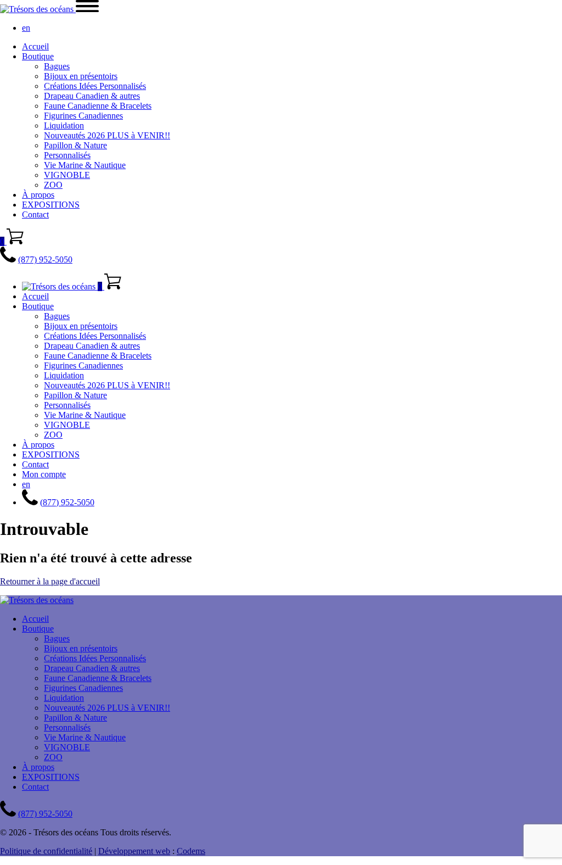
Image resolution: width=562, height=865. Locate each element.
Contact (35, 214)
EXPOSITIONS (51, 204)
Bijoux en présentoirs (80, 76)
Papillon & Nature (75, 145)
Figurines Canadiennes (83, 115)
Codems (191, 851)
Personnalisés (67, 155)
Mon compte (44, 474)
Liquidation (64, 125)
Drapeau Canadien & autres (92, 96)
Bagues (57, 66)
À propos (38, 194)
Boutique (38, 56)
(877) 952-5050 (45, 259)
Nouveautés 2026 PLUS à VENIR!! (107, 135)
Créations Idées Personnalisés (95, 86)
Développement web (134, 851)
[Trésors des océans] (38, 9)
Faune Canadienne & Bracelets (97, 105)
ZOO (53, 184)
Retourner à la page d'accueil (50, 581)
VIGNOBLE (67, 175)
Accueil (35, 46)
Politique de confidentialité (46, 851)
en (26, 27)
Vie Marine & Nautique (85, 165)
